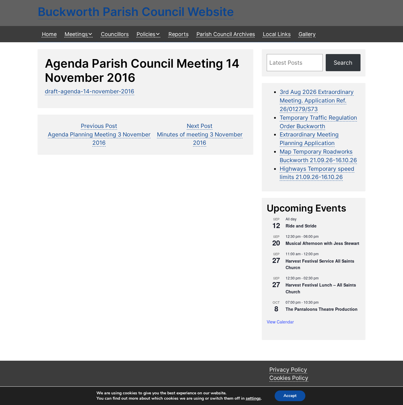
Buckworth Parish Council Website (136, 11)
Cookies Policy (288, 377)
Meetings (76, 34)
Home (49, 34)
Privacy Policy (288, 369)
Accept (290, 396)
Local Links (277, 34)
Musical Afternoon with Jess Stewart (322, 243)
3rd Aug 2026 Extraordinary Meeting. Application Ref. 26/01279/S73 (317, 100)
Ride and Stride (301, 226)
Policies (146, 34)
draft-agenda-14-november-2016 (89, 91)
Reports (178, 34)
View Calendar (280, 322)
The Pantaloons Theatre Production (322, 309)
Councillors (115, 34)
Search (343, 62)
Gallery (307, 34)
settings (253, 398)
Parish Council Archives (225, 34)
